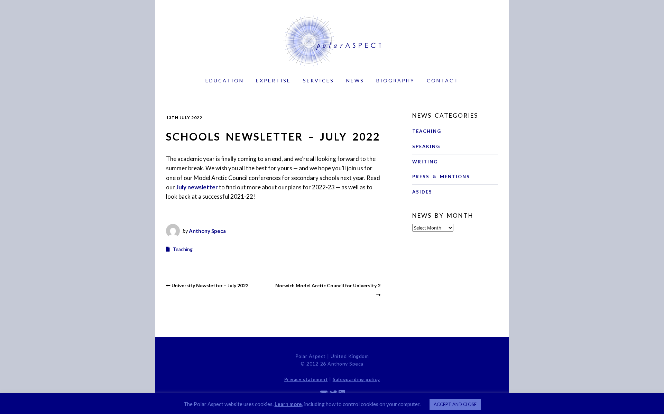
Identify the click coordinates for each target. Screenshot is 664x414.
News (355, 80)
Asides (422, 192)
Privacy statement (306, 379)
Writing (425, 161)
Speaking (426, 146)
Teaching (183, 249)
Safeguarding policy (356, 379)
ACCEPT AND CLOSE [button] (455, 404)
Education (224, 80)
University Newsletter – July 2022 (210, 285)
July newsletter (197, 187)
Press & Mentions (441, 176)
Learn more (288, 404)
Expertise (273, 80)
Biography (395, 80)
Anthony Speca (207, 231)
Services (318, 80)
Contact (443, 80)
